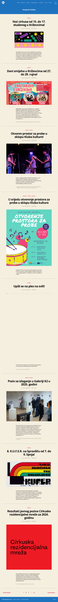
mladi (21, 187)
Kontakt (50, 2)
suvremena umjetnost (34, 438)
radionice (30, 187)
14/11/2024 (34, 28)
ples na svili (24, 369)
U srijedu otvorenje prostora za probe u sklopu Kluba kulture (29, 201)
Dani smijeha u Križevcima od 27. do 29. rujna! (29, 72)
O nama (45, 2)
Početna (29, 18)
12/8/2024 (34, 289)
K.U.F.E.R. (20, 369)
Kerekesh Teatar (32, 121)
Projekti (31, 130)
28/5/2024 (34, 458)
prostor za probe (25, 187)
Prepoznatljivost (34, 2)
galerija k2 (19, 438)
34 (34, 592)
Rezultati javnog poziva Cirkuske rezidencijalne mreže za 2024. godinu (29, 514)
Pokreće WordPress (25, 599)
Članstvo (28, 2)
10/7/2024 (34, 387)
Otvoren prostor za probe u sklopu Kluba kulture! (29, 135)
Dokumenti (41, 2)
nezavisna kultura (27, 438)
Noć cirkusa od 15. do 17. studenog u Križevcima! (29, 23)
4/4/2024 (34, 521)
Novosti (18, 2)
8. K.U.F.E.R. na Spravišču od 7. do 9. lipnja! (29, 452)
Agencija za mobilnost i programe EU (23, 186)
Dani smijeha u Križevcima (21, 121)
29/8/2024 (34, 77)
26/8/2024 (34, 206)
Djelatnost (23, 2)
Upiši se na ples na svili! (29, 286)
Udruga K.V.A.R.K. (27, 28)
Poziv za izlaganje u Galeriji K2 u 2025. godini (29, 382)
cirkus (18, 369)
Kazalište (27, 121)
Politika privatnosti (16, 599)
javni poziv (22, 438)
